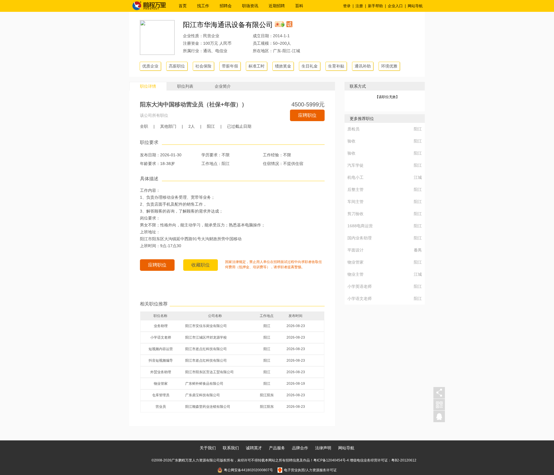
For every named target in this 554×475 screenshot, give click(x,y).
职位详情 (148, 86)
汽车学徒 (355, 165)
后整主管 (355, 189)
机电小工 (355, 177)
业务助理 (161, 326)
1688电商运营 (360, 226)
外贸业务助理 (160, 372)
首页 (183, 5)
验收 (351, 141)
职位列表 (185, 86)
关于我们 (208, 448)
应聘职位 (307, 115)
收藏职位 (200, 264)
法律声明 (323, 448)
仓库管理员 (160, 395)
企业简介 (223, 86)
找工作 (203, 5)
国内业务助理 (359, 238)
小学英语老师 (359, 286)
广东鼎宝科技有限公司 (202, 395)
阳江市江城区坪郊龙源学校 (206, 337)
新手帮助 (375, 6)
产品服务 (277, 448)
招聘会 (226, 5)
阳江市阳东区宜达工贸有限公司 (209, 372)
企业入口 (395, 6)
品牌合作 (300, 448)
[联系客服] (439, 417)
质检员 (353, 129)
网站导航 (415, 6)
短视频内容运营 (161, 349)
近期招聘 (277, 5)
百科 (299, 5)
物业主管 (355, 274)
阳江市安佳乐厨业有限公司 (206, 326)
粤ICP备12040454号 (329, 460)
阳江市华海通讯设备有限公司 (228, 25)
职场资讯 (250, 5)
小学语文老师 (160, 337)
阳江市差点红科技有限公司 (206, 349)
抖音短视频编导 (161, 360)
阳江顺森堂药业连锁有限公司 (207, 407)
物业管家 (161, 384)
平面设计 (355, 250)
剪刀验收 (355, 213)
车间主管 (355, 201)
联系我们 (231, 448)
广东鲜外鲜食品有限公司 (204, 384)
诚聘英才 (254, 448)
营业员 (161, 407)
